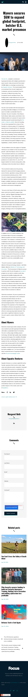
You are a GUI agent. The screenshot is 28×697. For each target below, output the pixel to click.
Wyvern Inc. (4, 79)
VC (16, 397)
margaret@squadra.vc (14, 418)
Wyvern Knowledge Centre (13, 353)
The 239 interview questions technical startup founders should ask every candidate (13, 639)
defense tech (12, 397)
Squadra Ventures (7, 87)
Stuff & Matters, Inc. (14, 682)
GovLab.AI (22, 271)
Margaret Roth (12, 42)
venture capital (4, 397)
